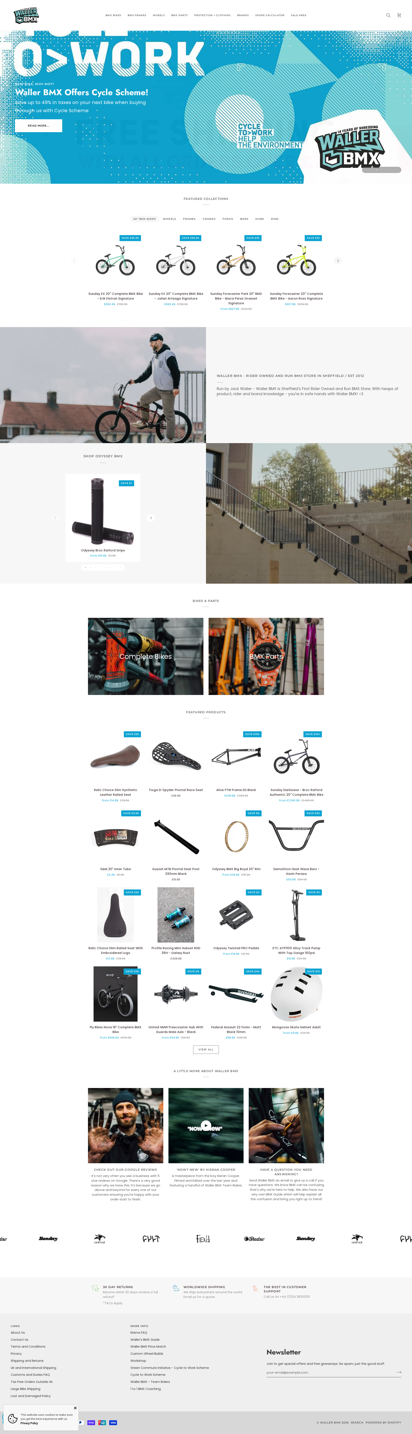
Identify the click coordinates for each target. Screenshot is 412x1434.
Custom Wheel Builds (146, 1353)
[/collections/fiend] (136, 1239)
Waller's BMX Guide (145, 1340)
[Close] (75, 1408)
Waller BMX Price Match (148, 1346)
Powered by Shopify (383, 1422)
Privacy (16, 1353)
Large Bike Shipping (25, 1389)
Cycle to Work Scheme (147, 1375)
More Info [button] (139, 1326)
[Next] (338, 261)
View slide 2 (90, 567)
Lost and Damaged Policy (31, 1396)
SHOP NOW (39, 128)
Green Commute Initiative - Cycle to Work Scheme (169, 1368)
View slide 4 (100, 567)
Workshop (138, 1361)
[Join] (397, 1372)
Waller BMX (330, 1422)
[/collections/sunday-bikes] (239, 1239)
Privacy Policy (29, 1423)
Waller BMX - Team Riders (150, 1382)
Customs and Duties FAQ (30, 1375)
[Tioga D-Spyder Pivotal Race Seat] (175, 756)
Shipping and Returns (27, 1361)
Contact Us (19, 1340)
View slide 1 (85, 567)
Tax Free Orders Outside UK (32, 1382)
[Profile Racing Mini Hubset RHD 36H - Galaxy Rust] (175, 915)
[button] (113, 15)
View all (206, 1049)
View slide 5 (105, 567)
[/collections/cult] (85, 1239)
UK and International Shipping (33, 1368)
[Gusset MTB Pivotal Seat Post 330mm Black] (175, 835)
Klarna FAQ (138, 1332)
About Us (18, 1332)
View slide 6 (110, 567)
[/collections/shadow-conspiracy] (188, 1239)
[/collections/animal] (33, 1239)
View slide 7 (115, 567)
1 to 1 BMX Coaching (145, 1389)
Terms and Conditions (28, 1346)
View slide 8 (120, 567)
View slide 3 (95, 567)
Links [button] (15, 1326)
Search (357, 1422)
